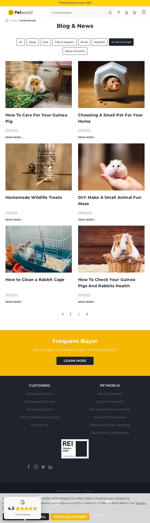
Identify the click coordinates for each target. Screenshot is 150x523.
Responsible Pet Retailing (110, 425)
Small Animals (121, 42)
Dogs (32, 42)
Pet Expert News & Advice (110, 409)
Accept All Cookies (70, 517)
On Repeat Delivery (39, 401)
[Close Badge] (40, 498)
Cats (45, 42)
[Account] (119, 12)
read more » (13, 137)
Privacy (88, 490)
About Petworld (109, 394)
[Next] (87, 314)
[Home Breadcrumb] (7, 20)
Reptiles (99, 42)
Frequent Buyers (39, 409)
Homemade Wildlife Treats (33, 197)
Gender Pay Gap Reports (110, 433)
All (20, 42)
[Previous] (63, 314)
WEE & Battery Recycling (39, 417)
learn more (75, 361)
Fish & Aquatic (64, 42)
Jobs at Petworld (110, 401)
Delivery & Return (39, 394)
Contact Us (39, 425)
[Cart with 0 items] (134, 12)
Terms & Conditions (68, 490)
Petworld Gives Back (110, 417)
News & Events (75, 51)
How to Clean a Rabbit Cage (35, 279)
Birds (84, 42)
